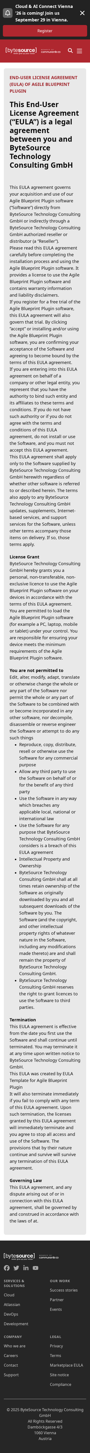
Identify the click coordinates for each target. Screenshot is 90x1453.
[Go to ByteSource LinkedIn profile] (26, 1268)
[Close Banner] (82, 13)
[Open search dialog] (70, 50)
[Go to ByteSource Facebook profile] (7, 1268)
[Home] (34, 51)
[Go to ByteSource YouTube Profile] (35, 1268)
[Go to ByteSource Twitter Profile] (16, 1268)
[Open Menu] (79, 51)
